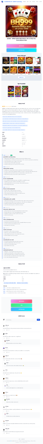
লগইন (30, 1)
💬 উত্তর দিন (8, 338)
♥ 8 (3, 382)
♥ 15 (4, 433)
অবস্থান (37, 1)
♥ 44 (4, 352)
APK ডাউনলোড (21, 45)
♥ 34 (4, 425)
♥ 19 (4, 374)
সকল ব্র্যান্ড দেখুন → (21, 77)
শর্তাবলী (19, 439)
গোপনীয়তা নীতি (22, 439)
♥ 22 (4, 338)
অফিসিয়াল (24, 1)
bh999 (3, 108)
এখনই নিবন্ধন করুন (21, 50)
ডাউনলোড (33, 1)
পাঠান (38, 319)
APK (27, 1)
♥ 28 (4, 360)
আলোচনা (40, 1)
